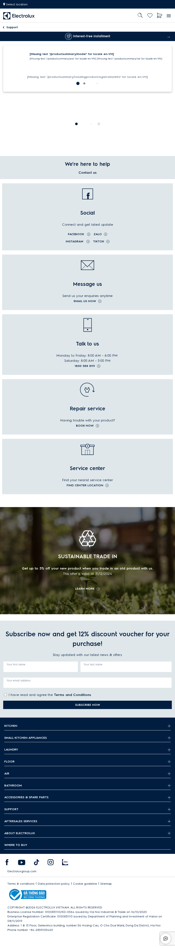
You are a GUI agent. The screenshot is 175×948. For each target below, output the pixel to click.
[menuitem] (19, 15)
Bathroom (13, 785)
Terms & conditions (21, 884)
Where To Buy (15, 845)
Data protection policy (54, 884)
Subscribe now (87, 705)
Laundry (11, 749)
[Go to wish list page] (150, 15)
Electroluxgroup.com (21, 871)
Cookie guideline (85, 884)
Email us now (85, 301)
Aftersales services (20, 821)
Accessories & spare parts (26, 797)
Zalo (98, 234)
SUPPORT (11, 809)
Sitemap (106, 884)
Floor (9, 761)
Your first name (16, 664)
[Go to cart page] (159, 15)
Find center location (85, 485)
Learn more (85, 588)
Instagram (75, 241)
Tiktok (98, 241)
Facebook (76, 234)
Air (6, 773)
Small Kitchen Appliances (25, 738)
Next (168, 36)
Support (12, 27)
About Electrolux (19, 833)
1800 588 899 (85, 366)
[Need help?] (165, 938)
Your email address (19, 680)
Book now (85, 425)
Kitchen (10, 726)
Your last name (93, 664)
